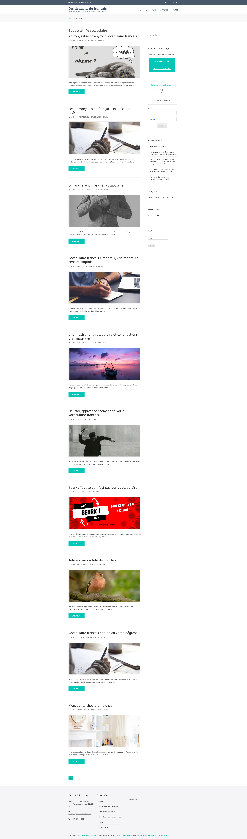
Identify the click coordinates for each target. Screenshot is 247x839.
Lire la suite (76, 92)
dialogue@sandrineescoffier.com (81, 2)
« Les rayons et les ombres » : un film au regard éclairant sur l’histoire (163, 170)
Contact (101, 801)
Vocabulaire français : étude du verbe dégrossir (104, 633)
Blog (154, 10)
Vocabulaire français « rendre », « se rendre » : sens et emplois (103, 260)
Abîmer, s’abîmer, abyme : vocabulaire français (103, 36)
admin (73, 40)
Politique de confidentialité (108, 806)
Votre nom (151, 109)
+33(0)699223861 (78, 819)
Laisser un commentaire (96, 40)
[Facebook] (165, 2)
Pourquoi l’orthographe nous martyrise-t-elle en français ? (160, 178)
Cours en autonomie (162, 69)
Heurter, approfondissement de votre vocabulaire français (96, 413)
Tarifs (175, 10)
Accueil (143, 10)
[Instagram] (173, 2)
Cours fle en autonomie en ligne (110, 817)
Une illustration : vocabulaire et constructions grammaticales (103, 336)
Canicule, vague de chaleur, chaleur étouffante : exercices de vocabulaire (163, 153)
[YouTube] (176, 2)
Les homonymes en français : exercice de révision (99, 111)
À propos (164, 10)
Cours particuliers (162, 61)
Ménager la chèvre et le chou (91, 705)
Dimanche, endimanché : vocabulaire (96, 185)
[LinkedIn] (169, 2)
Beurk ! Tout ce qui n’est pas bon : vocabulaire (103, 487)
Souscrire (162, 125)
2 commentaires (92, 419)
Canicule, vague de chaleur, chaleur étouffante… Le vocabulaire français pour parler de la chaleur (162, 162)
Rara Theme (126, 835)
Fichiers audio (103, 827)
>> (80, 778)
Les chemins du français (88, 8)
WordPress (143, 835)
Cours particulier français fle (108, 812)
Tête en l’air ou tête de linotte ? (92, 560)
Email (150, 119)
